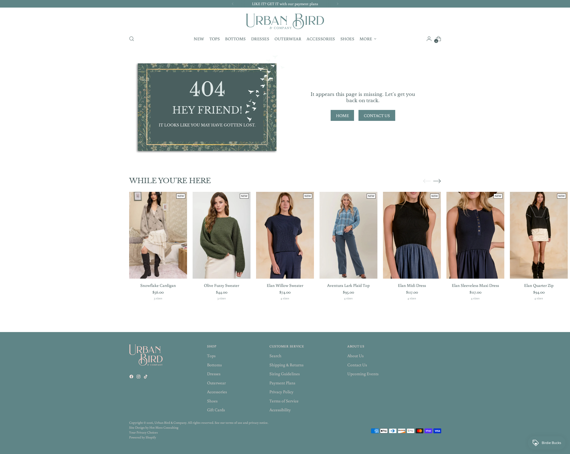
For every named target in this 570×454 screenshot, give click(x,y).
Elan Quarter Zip (539, 285)
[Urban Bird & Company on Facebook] (131, 377)
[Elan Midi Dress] (412, 235)
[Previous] (233, 4)
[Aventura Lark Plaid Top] (348, 235)
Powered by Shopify (142, 437)
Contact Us (357, 364)
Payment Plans (282, 382)
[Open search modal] (131, 38)
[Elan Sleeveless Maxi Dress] (475, 235)
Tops (211, 355)
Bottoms (214, 364)
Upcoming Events (363, 373)
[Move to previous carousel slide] (427, 181)
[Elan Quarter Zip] (539, 235)
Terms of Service (284, 400)
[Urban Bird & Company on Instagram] (139, 377)
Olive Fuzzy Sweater (221, 285)
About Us (355, 355)
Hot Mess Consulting (163, 427)
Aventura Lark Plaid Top (348, 285)
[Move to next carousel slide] (437, 181)
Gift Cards (216, 409)
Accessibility (280, 409)
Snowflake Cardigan (158, 285)
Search (275, 355)
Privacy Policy (281, 391)
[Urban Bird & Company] (285, 20)
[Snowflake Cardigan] (158, 235)
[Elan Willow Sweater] (285, 235)
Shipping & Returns (286, 364)
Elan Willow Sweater (285, 285)
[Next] (337, 4)
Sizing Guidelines (284, 373)
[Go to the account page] (429, 38)
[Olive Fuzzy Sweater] (221, 235)
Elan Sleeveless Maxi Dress (475, 285)
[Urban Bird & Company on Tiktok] (146, 377)
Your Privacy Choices (143, 432)
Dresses (213, 373)
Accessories (217, 391)
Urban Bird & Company (171, 422)
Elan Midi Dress (412, 285)
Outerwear (216, 382)
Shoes (212, 400)
